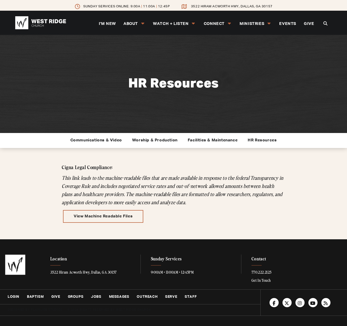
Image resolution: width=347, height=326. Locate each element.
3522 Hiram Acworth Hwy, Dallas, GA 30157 (232, 6)
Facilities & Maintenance (213, 140)
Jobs (96, 297)
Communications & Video (96, 140)
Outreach (147, 297)
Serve (171, 297)
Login (13, 297)
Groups (76, 297)
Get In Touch (261, 280)
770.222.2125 (261, 272)
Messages (119, 297)
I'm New (107, 24)
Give (309, 24)
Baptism (35, 297)
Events (287, 24)
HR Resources (262, 140)
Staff (191, 297)
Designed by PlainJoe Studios (35, 310)
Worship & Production (155, 140)
